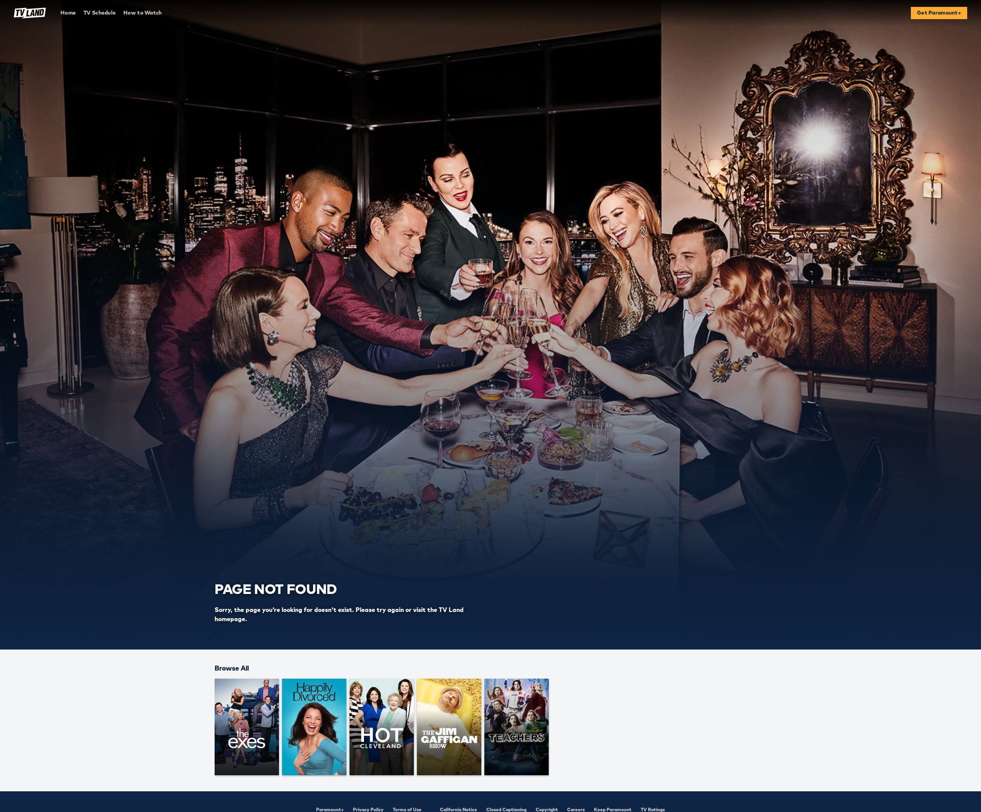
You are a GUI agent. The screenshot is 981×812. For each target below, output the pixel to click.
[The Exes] (247, 727)
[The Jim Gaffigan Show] (449, 727)
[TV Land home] (30, 13)
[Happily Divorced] (314, 727)
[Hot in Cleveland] (381, 727)
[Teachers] (516, 727)
